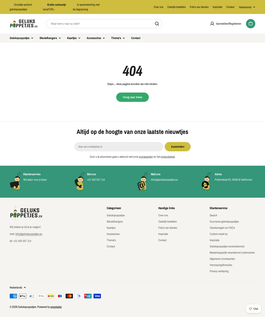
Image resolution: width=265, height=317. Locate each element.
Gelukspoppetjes (27, 307)
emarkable (56, 307)
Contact (230, 7)
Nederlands (245, 7)
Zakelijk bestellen (176, 7)
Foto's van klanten (199, 7)
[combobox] (104, 23)
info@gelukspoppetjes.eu (28, 234)
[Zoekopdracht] (157, 23)
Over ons (158, 7)
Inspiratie (217, 7)
